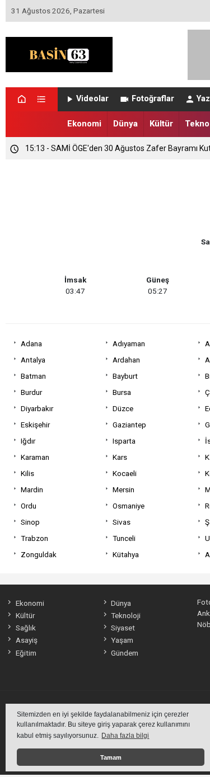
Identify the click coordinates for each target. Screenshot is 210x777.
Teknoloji (126, 615)
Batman (33, 375)
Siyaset (123, 627)
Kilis (27, 473)
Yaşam (122, 639)
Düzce (123, 408)
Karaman (35, 457)
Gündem (124, 652)
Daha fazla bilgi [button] (125, 736)
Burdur (31, 392)
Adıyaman (129, 343)
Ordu (28, 505)
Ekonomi (84, 124)
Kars (120, 457)
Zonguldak (39, 554)
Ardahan (126, 359)
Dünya (125, 124)
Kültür (161, 124)
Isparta (124, 440)
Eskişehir (35, 424)
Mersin (123, 489)
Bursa (122, 392)
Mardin (32, 489)
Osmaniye (128, 505)
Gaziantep (129, 424)
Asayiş (26, 639)
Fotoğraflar (153, 98)
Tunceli (124, 538)
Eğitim (26, 652)
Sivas (121, 521)
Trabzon (34, 538)
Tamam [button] (111, 757)
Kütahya (126, 554)
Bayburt (125, 375)
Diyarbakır (37, 408)
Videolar (92, 98)
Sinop (30, 521)
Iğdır (28, 440)
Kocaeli (125, 473)
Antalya (33, 359)
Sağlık (25, 627)
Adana (31, 343)
